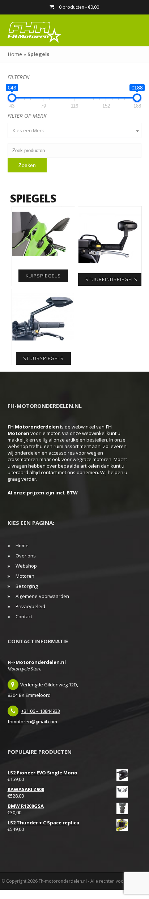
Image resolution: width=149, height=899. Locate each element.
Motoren (25, 576)
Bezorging (27, 586)
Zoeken (27, 165)
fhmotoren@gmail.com (32, 721)
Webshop (26, 566)
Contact (24, 616)
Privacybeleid (30, 606)
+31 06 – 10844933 (40, 711)
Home (15, 54)
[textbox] (75, 130)
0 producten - (78, 7)
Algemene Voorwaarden (42, 596)
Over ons (26, 555)
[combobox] (75, 130)
